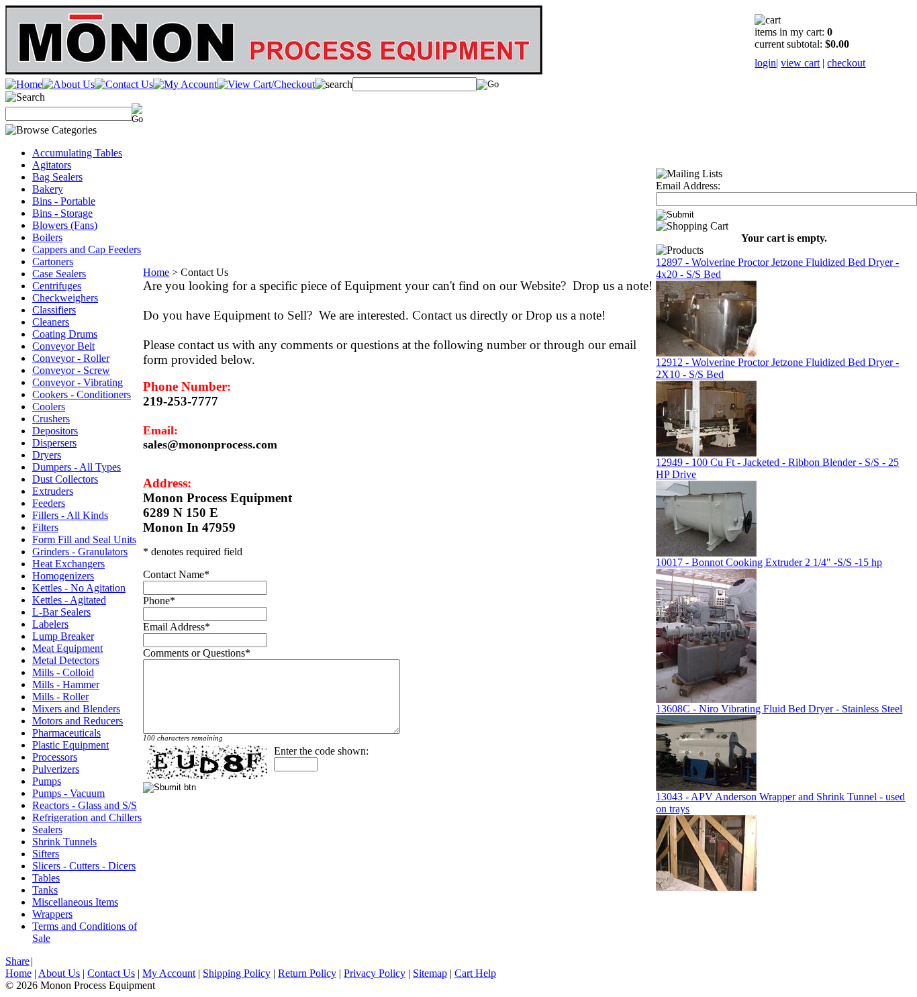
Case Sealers (59, 273)
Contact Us (111, 973)
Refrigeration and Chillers (87, 817)
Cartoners (52, 261)
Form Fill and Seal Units (84, 539)
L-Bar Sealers (61, 612)
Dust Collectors (65, 479)
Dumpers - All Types (76, 467)
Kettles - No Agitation (79, 588)
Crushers (51, 418)
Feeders (48, 503)
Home (156, 272)
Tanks (45, 890)
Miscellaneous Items (75, 902)
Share (17, 961)
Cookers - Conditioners (81, 394)
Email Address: (688, 185)
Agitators (51, 165)
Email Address (174, 626)
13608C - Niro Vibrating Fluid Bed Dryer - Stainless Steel (779, 708)
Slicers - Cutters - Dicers (84, 865)
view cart (800, 62)
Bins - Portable (63, 201)
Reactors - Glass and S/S (84, 805)
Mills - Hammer (65, 684)
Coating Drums (64, 334)
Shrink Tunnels (64, 841)
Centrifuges (56, 285)
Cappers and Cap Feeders (86, 249)
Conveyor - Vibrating (77, 382)
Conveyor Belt (63, 346)
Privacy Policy (374, 973)
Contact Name (173, 574)
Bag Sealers (57, 177)
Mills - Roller (60, 696)
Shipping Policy (237, 973)
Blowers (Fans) (64, 225)
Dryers (46, 455)
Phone (156, 600)
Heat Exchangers (68, 563)
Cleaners (50, 322)
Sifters (45, 853)
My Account (168, 973)
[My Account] (185, 84)
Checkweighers (65, 297)
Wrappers (52, 914)
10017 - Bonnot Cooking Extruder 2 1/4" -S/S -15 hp (769, 562)
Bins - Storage (62, 213)
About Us (59, 973)
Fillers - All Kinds (70, 515)
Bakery (47, 189)
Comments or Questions (194, 653)
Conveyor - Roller (70, 358)
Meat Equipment (67, 648)
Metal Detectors (65, 660)
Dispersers (54, 442)
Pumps (46, 781)
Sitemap (430, 973)
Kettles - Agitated (69, 600)
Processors (54, 757)
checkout (846, 62)
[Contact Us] (124, 84)
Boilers (47, 237)
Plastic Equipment (70, 745)
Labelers (50, 624)
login (765, 62)
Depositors (55, 430)
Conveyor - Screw (71, 370)
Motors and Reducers (77, 720)
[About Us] (68, 84)
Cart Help (475, 973)
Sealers (47, 829)
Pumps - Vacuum (68, 793)
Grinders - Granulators (80, 551)
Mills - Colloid (63, 672)
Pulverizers (55, 769)
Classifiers (54, 310)
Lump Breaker (63, 636)
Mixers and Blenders (76, 708)
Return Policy (307, 973)
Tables (46, 878)
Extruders (52, 491)
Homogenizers (63, 575)
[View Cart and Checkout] (266, 84)
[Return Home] (23, 84)
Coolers (48, 406)
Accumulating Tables (77, 152)
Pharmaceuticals (66, 733)
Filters (45, 527)
